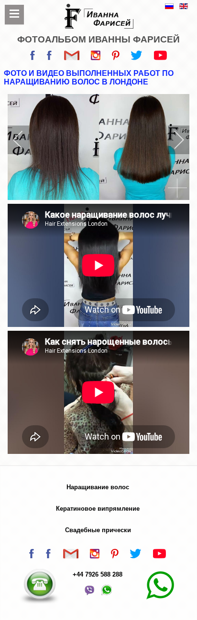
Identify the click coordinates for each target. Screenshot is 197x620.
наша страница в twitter (136, 58)
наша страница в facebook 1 (32, 58)
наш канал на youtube (160, 58)
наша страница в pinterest (116, 58)
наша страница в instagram (95, 58)
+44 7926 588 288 (97, 574)
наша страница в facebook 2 (49, 58)
